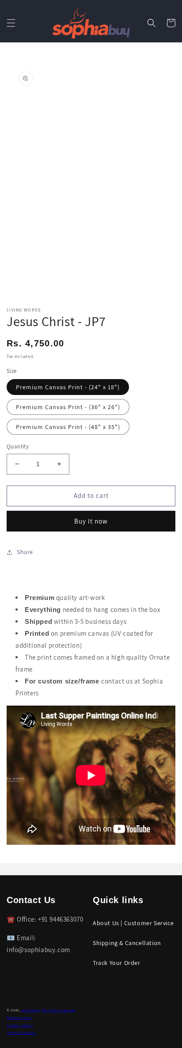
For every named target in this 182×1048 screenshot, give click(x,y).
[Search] (151, 23)
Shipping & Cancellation (127, 943)
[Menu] (11, 23)
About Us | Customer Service (133, 923)
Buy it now (91, 521)
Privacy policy (20, 1024)
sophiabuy (31, 1009)
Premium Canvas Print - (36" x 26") (68, 407)
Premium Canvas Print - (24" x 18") (68, 387)
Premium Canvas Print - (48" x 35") (68, 427)
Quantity (18, 446)
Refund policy (20, 1017)
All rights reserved (59, 1009)
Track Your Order (116, 963)
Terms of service (21, 1032)
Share (25, 552)
